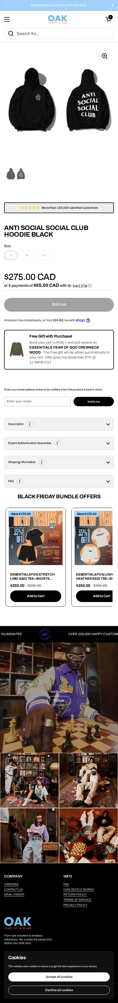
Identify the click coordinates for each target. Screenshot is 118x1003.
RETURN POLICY (75, 894)
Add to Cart (35, 596)
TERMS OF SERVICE (77, 899)
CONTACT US (13, 889)
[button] (108, 19)
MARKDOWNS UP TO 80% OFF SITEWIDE (59, 5)
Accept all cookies (59, 977)
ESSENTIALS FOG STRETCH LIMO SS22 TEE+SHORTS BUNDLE (32, 579)
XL (44, 255)
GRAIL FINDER (14, 894)
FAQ (66, 884)
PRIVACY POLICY (75, 904)
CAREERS (11, 884)
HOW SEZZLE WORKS (78, 889)
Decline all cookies (59, 990)
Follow (59, 700)
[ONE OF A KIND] (57, 19)
